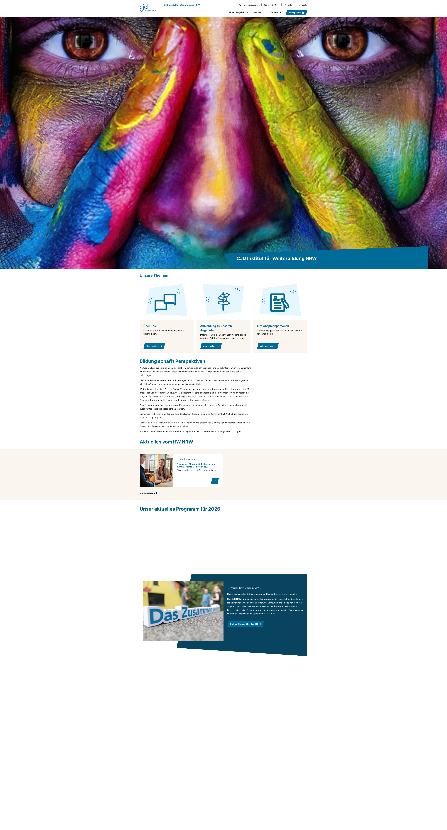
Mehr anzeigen (147, 493)
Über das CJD (269, 5)
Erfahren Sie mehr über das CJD (244, 624)
